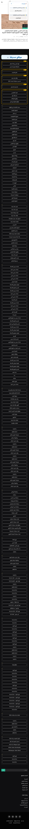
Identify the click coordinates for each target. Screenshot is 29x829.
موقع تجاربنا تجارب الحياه (14, 411)
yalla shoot (14, 431)
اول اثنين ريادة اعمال (14, 63)
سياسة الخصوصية (24, 805)
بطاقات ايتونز (14, 354)
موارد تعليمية (25, 787)
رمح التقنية (14, 173)
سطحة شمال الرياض (14, 503)
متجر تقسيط (14, 299)
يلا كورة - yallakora (14, 608)
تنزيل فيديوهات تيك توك (14, 744)
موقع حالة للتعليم (14, 252)
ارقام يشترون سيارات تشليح (14, 528)
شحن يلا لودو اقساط (14, 287)
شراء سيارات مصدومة (14, 531)
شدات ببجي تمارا (14, 269)
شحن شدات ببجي (14, 339)
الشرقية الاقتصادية (14, 128)
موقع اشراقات (14, 98)
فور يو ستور (14, 311)
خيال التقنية (14, 119)
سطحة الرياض (14, 491)
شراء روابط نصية (14, 212)
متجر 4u (14, 315)
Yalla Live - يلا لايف (14, 602)
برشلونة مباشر (14, 437)
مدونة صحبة (14, 192)
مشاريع (14, 417)
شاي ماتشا (14, 381)
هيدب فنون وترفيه (14, 258)
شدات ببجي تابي (14, 275)
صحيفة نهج (14, 137)
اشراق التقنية (15, 110)
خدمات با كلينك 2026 (14, 408)
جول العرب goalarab (14, 545)
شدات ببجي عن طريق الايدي (14, 318)
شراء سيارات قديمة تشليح (14, 534)
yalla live (14, 569)
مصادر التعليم (14, 242)
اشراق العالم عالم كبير (14, 227)
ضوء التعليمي (14, 92)
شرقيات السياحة (14, 195)
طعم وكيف (14, 179)
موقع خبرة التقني (14, 143)
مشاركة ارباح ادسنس (14, 66)
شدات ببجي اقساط (14, 266)
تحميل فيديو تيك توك (14, 741)
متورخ (14, 149)
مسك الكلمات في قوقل (14, 107)
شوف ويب (14, 122)
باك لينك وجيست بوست (14, 236)
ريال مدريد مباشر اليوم (15, 557)
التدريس (14, 224)
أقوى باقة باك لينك (14, 405)
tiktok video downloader (14, 747)
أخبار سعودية (25, 28)
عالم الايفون (14, 131)
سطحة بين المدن (14, 497)
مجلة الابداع (14, 158)
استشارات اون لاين (14, 164)
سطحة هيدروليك (14, 500)
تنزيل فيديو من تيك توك (14, 738)
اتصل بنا (26, 807)
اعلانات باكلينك (14, 423)
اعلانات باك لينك (14, 420)
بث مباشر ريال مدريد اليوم (14, 548)
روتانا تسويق (14, 155)
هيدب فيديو (14, 170)
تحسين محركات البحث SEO (14, 81)
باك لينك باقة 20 (14, 399)
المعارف (14, 167)
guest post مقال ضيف (14, 393)
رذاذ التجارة (14, 176)
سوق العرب (14, 396)
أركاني (14, 185)
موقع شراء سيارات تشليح (14, 525)
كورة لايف (14, 626)
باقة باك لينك (14, 78)
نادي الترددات (14, 161)
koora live (14, 590)
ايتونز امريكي (14, 281)
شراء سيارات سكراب (14, 519)
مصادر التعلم (25, 785)
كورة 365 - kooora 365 (14, 611)
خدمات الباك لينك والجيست (14, 390)
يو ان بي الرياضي (14, 248)
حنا (14, 375)
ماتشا (14, 378)
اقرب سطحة (14, 513)
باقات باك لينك (14, 215)
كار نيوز (14, 140)
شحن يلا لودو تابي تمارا (14, 324)
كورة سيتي (14, 542)
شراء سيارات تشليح (14, 522)
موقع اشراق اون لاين (14, 101)
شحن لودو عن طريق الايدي (14, 348)
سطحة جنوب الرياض (14, 510)
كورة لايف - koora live (14, 694)
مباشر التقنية (15, 189)
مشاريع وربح (14, 239)
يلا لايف (14, 551)
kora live (14, 622)
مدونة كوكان (14, 134)
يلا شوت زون (14, 726)
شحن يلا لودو (14, 345)
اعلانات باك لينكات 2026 (14, 715)
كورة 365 (14, 539)
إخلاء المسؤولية (24, 800)
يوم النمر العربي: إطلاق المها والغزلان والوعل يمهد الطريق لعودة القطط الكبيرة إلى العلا (15, 32)
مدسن (14, 152)
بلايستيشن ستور (14, 357)
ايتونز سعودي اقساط (14, 284)
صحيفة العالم (14, 261)
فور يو (14, 336)
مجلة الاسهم (14, 125)
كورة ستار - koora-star (14, 578)
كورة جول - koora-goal (14, 581)
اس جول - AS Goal (14, 614)
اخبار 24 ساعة (14, 255)
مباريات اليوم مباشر (14, 434)
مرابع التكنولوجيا (14, 116)
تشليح (14, 516)
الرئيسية (26, 779)
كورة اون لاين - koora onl (14, 605)
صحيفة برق (14, 95)
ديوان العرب (14, 414)
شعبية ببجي (14, 351)
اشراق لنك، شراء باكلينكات (14, 218)
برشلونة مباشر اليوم (14, 560)
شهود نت (14, 182)
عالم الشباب (14, 72)
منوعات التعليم (25, 781)
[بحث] (2, 2)
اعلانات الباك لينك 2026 (14, 233)
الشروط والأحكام (24, 802)
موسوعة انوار (14, 198)
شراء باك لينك (14, 206)
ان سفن (14, 113)
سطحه (14, 494)
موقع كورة (14, 664)
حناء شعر (14, 372)
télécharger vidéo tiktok (14, 750)
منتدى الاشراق (14, 230)
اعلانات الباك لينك (14, 221)
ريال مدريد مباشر (14, 440)
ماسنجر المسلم (14, 87)
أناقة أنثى (14, 146)
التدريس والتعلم (24, 783)
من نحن (26, 798)
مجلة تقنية (14, 245)
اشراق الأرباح (14, 201)
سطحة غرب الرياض (14, 507)
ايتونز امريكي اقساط (14, 330)
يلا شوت (14, 428)
